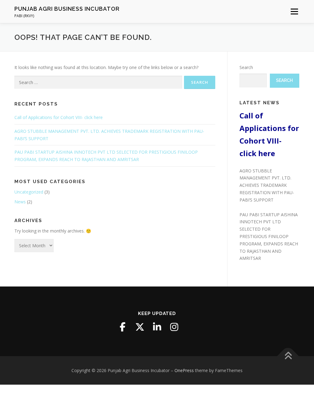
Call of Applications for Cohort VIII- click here (58, 117)
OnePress (184, 370)
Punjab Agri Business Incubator (67, 9)
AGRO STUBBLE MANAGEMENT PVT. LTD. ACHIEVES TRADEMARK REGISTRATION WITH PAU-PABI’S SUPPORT (266, 185)
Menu (294, 11)
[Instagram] (174, 327)
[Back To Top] (288, 356)
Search (246, 67)
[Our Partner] (191, 327)
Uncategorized (28, 192)
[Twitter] (139, 327)
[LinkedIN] (157, 327)
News (20, 202)
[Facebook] (122, 327)
